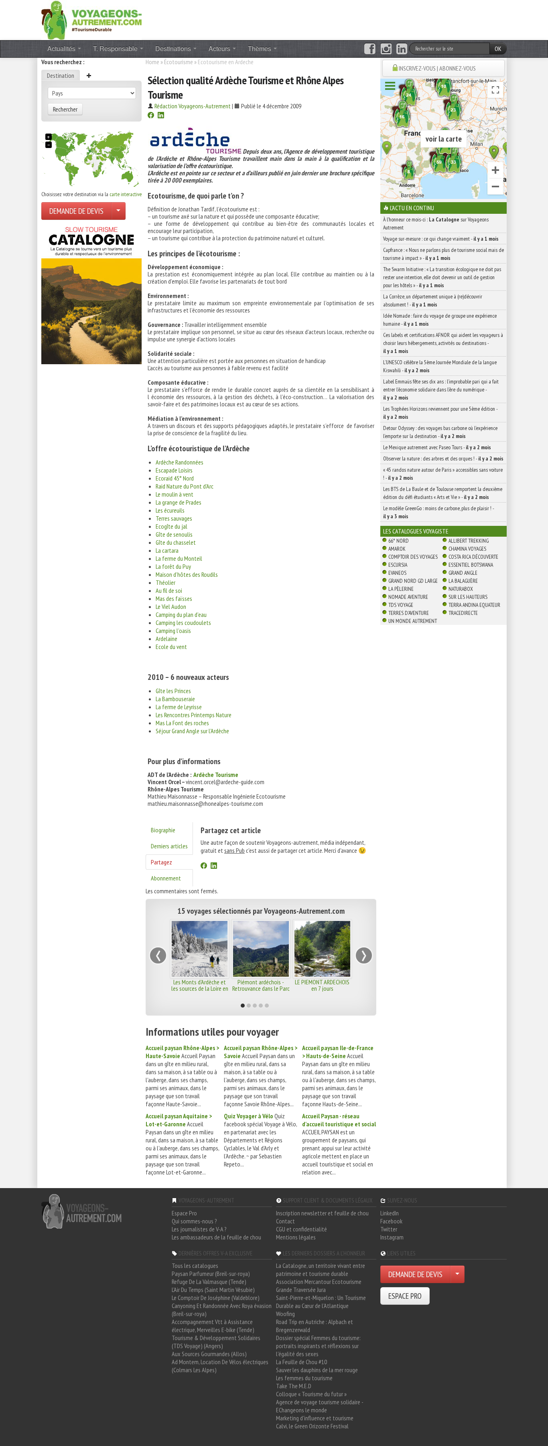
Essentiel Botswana (471, 564)
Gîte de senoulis (174, 534)
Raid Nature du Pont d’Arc (184, 486)
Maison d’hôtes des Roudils (187, 574)
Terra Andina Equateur (474, 604)
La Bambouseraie (175, 699)
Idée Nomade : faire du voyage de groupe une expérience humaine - (440, 319)
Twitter (388, 1229)
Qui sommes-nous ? (194, 1221)
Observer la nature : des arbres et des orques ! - (443, 458)
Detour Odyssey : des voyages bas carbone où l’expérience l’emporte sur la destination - (440, 432)
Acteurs (220, 48)
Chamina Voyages (467, 548)
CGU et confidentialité (301, 1229)
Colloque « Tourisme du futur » (311, 1394)
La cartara (167, 550)
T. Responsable (116, 48)
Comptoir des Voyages (413, 556)
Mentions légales (296, 1237)
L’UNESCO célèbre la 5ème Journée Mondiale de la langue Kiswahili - (440, 366)
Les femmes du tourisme (304, 1378)
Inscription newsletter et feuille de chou (322, 1213)
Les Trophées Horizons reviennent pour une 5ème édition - (440, 412)
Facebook (391, 1221)
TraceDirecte (463, 613)
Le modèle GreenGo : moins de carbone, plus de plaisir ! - (438, 512)
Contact (285, 1221)
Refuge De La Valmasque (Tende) (209, 1282)
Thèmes (260, 48)
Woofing (285, 1314)
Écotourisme (178, 62)
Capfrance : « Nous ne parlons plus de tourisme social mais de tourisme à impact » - (443, 254)
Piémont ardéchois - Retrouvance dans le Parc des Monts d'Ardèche (261, 988)
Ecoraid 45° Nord (175, 478)
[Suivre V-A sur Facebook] (369, 49)
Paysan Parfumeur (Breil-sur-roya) (211, 1274)
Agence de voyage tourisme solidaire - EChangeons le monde (319, 1406)
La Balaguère (463, 580)
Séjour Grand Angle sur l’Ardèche (192, 731)
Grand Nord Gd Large (413, 580)
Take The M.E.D (293, 1386)
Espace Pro (184, 1213)
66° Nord (398, 540)
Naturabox (461, 588)
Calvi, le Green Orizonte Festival (312, 1426)
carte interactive (126, 194)
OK (498, 49)
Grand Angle (463, 572)
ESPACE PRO (405, 1296)
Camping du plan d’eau (181, 614)
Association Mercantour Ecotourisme (318, 1282)
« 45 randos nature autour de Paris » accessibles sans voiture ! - (443, 473)
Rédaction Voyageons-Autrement (192, 106)
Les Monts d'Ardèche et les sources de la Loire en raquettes (199, 988)
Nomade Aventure (408, 596)
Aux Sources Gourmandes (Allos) (209, 1354)
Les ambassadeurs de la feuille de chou (216, 1237)
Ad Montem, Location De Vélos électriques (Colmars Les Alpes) (220, 1366)
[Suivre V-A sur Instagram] (386, 49)
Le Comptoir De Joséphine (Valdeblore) (216, 1298)
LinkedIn (389, 1213)
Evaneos (397, 572)
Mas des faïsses (174, 598)
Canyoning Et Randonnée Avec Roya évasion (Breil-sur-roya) (222, 1310)
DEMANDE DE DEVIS (76, 211)
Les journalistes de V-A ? (199, 1229)
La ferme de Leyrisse (179, 707)
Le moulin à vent (174, 494)
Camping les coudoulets (183, 623)
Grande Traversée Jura (301, 1290)
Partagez (161, 862)
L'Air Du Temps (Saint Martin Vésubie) (213, 1290)
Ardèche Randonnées (179, 462)
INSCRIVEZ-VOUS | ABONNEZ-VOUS (437, 68)
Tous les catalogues (195, 1265)
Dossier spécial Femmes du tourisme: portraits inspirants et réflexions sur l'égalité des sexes (318, 1346)
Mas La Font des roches (182, 723)
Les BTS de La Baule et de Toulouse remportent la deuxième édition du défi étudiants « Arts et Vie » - (442, 493)
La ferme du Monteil (179, 558)
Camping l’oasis (173, 631)
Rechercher (65, 109)
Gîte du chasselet (176, 542)
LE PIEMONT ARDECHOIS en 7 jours (322, 985)
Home (152, 62)
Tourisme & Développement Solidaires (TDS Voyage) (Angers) (216, 1342)
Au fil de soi (169, 590)
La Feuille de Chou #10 (301, 1362)
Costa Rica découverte (473, 556)
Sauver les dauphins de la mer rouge (317, 1370)
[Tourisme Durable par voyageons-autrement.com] (91, 19)
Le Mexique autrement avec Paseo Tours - (437, 447)
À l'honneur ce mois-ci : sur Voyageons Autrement (436, 223)
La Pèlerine (401, 588)
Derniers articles (169, 846)
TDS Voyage (400, 604)
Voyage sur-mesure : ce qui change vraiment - (441, 238)
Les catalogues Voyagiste (416, 531)
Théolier (165, 582)
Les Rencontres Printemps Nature (193, 715)
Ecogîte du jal (171, 526)
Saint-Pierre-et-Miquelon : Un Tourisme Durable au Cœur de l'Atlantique (321, 1302)
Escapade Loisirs (174, 470)
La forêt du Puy (173, 566)
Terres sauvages (174, 518)
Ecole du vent (171, 647)
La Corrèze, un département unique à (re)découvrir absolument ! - (432, 300)
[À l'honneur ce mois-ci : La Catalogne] (91, 293)
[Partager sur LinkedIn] (161, 116)
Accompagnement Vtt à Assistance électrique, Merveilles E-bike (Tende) (213, 1326)
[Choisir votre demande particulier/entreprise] (118, 211)
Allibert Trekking (469, 540)
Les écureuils (170, 510)
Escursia (397, 564)
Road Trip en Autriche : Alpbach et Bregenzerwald (314, 1326)
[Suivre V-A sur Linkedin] (401, 49)
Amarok (397, 548)
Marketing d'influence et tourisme (314, 1418)
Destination (60, 75)
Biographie (163, 830)
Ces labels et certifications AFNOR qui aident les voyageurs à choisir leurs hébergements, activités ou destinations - (443, 343)
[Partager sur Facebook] (151, 116)
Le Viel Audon (171, 606)
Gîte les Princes (173, 691)
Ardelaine (166, 639)
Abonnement (166, 878)
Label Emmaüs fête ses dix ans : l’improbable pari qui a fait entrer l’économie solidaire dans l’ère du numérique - (441, 389)
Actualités (62, 48)
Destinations (174, 48)
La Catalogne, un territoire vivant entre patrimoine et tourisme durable (320, 1269)
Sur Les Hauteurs (468, 596)
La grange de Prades (178, 502)
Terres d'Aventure (408, 613)
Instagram (392, 1237)
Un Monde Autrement (412, 621)
